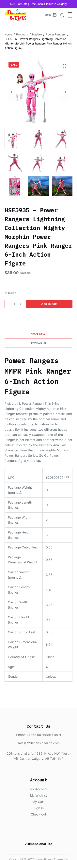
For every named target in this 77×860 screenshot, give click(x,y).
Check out (38, 814)
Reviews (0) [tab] (38, 343)
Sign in (39, 808)
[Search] (62, 15)
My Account (39, 789)
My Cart (38, 802)
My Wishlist (38, 795)
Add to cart (49, 304)
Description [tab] (39, 334)
